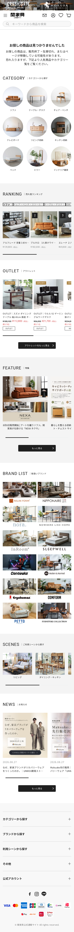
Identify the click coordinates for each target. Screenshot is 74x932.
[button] (37, 24)
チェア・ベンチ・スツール (27, 204)
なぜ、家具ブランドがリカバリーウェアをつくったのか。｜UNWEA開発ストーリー (23, 771)
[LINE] (43, 894)
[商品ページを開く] (16, 224)
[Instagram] (37, 894)
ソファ (6, 204)
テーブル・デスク (53, 204)
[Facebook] (30, 894)
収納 (68, 204)
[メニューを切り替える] (5, 15)
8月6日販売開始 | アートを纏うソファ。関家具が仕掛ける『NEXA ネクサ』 (24, 426)
